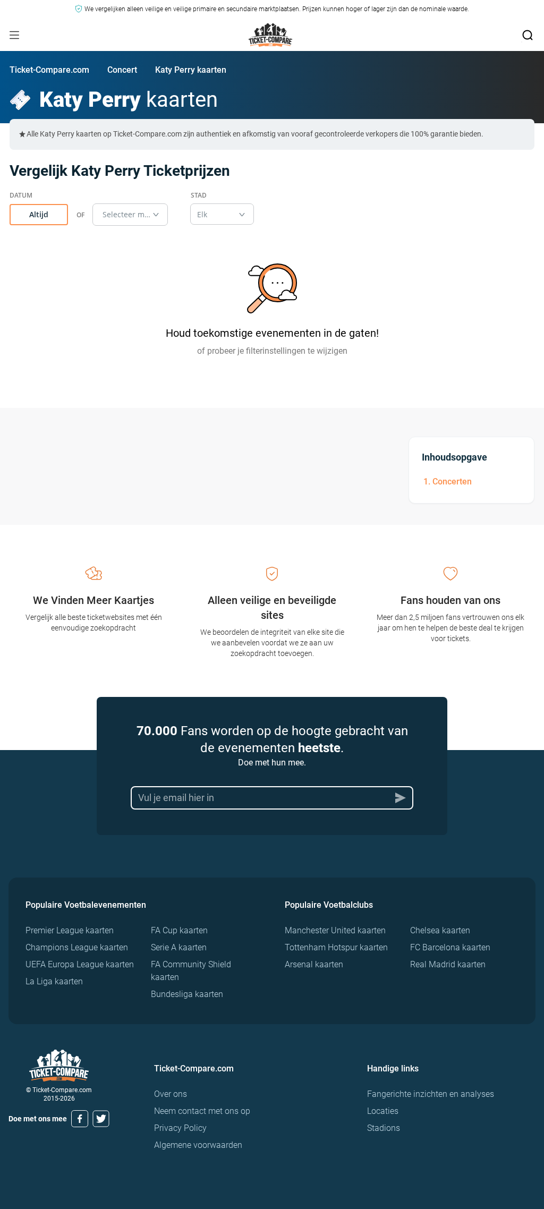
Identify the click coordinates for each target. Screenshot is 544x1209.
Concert (122, 70)
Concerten (452, 481)
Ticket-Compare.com (49, 70)
